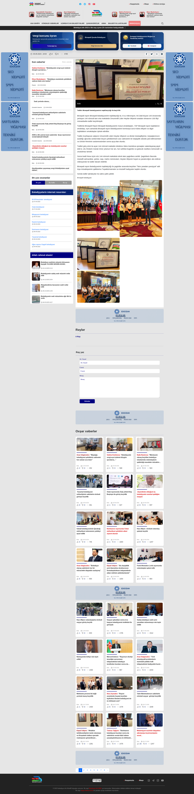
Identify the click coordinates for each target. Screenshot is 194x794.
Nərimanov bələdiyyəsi (40, 222)
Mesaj (81, 376)
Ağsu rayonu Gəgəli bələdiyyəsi (43, 237)
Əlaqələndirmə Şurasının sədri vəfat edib (54, 274)
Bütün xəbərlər (67, 62)
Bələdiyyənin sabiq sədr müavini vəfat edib (55, 263)
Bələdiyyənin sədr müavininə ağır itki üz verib (56, 286)
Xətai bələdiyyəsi (38, 199)
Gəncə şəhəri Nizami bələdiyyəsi (44, 244)
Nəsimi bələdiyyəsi (39, 214)
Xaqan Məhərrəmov (87, 790)
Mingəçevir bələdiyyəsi (40, 207)
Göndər (87, 401)
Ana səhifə (35, 23)
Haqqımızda (134, 4)
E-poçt (82, 367)
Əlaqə (146, 4)
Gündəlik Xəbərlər (50, 23)
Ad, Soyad (83, 359)
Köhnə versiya (159, 4)
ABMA (103, 23)
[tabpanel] (120, 316)
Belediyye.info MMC (95, 788)
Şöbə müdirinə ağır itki (49, 296)
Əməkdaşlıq (134, 23)
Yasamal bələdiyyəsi (39, 229)
